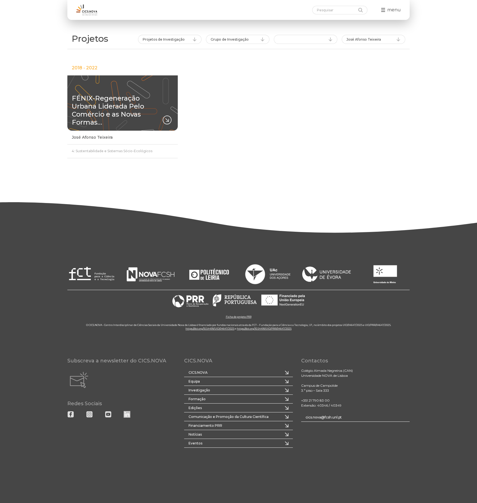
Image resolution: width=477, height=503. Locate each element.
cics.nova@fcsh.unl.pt (324, 417)
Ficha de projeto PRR (238, 316)
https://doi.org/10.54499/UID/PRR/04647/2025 (264, 328)
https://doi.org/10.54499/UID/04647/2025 (210, 328)
